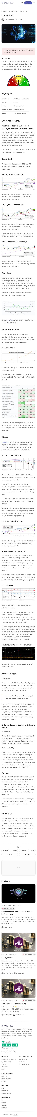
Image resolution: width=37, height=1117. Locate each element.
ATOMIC (4, 11)
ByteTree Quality (6, 1061)
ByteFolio (4, 954)
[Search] (22, 3)
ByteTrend (22, 1061)
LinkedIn (3, 1102)
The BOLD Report (24, 1064)
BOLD (3, 1069)
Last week (5, 442)
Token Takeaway (6, 905)
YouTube (4, 1105)
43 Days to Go (6, 958)
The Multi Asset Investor (8, 1059)
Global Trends (23, 1059)
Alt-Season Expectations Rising (13, 1004)
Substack (4, 1107)
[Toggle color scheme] (15, 1114)
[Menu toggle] (34, 3)
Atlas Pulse (4, 1067)
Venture (3, 1064)
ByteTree (10, 320)
